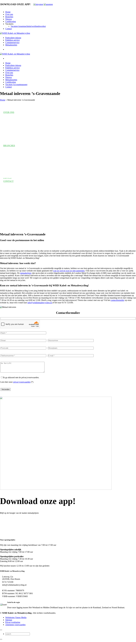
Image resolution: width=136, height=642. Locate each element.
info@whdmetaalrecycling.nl (39, 302)
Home (7, 12)
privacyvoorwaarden (21, 382)
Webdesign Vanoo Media (15, 617)
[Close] (1, 639)
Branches (9, 17)
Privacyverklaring (12, 622)
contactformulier (117, 300)
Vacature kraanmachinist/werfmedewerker (28, 26)
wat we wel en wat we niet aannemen (69, 271)
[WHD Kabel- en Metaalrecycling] (15, 33)
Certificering (10, 21)
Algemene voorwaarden (15, 625)
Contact (8, 29)
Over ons (9, 14)
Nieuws (8, 19)
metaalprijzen (25, 273)
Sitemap (8, 620)
